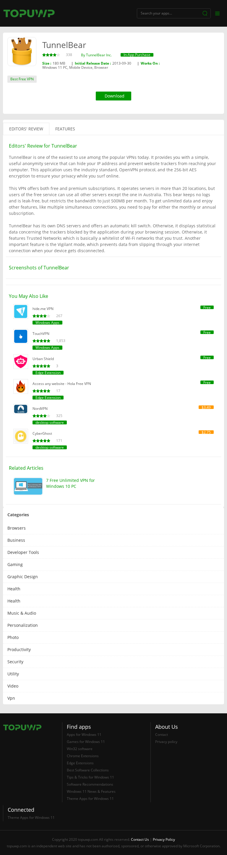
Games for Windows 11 (86, 741)
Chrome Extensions (83, 755)
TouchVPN (41, 333)
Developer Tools (23, 552)
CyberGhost (42, 433)
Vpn (11, 698)
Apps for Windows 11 (84, 734)
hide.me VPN (43, 308)
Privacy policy (166, 741)
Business (16, 540)
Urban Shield (43, 358)
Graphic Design (22, 576)
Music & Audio (21, 613)
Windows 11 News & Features (91, 791)
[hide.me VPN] (20, 311)
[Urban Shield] (20, 361)
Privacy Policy (164, 839)
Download (114, 96)
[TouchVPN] (20, 336)
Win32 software (80, 748)
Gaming (15, 564)
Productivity (19, 649)
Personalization (22, 625)
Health (13, 589)
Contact (161, 734)
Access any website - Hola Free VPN (62, 383)
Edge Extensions (80, 762)
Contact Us (140, 839)
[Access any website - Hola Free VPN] (20, 386)
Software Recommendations (90, 784)
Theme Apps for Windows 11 (90, 798)
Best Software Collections (88, 770)
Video (12, 686)
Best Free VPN (22, 78)
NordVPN (40, 408)
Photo (13, 637)
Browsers (16, 528)
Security (15, 661)
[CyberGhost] (20, 436)
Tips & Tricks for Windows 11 (90, 777)
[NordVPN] (20, 409)
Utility (13, 674)
